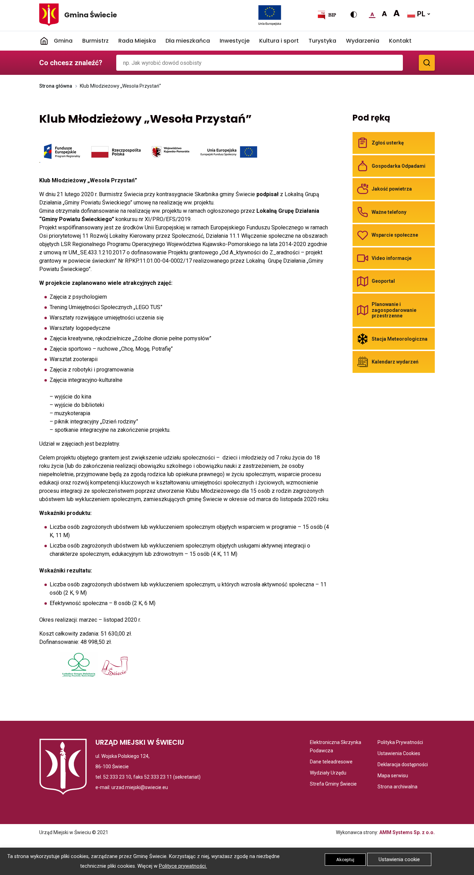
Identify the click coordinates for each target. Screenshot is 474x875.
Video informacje (392, 258)
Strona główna (55, 86)
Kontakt (400, 41)
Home (44, 41)
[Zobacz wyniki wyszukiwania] (427, 63)
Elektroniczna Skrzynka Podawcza (337, 747)
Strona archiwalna (397, 787)
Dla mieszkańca (188, 41)
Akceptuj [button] (345, 859)
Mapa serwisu (393, 776)
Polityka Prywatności (400, 742)
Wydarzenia (362, 41)
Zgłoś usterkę (388, 143)
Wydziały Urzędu (328, 773)
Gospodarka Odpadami (398, 166)
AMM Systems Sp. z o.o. (407, 832)
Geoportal (383, 281)
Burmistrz (95, 41)
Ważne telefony (389, 212)
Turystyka (322, 41)
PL (420, 14)
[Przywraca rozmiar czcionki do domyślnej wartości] (372, 14)
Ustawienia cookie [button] (399, 859)
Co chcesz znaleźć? (70, 62)
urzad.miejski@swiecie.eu (139, 787)
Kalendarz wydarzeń (395, 362)
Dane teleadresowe (331, 762)
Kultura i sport (279, 41)
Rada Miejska (137, 41)
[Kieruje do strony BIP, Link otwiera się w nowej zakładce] (326, 15)
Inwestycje (234, 41)
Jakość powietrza (392, 189)
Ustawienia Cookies (399, 754)
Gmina (63, 41)
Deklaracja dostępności (403, 765)
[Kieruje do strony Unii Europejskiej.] (270, 14)
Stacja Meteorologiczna (400, 339)
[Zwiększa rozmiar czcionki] (384, 14)
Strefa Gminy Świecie (333, 784)
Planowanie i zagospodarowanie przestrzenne (394, 309)
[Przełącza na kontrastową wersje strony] (353, 14)
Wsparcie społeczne (395, 235)
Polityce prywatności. (183, 866)
